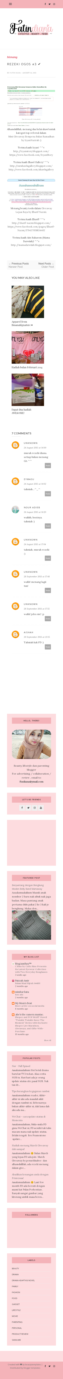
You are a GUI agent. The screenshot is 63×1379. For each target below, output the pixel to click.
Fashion (16, 1292)
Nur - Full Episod (21, 1066)
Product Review (20, 1334)
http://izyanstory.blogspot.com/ (31, 151)
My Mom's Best (23, 1003)
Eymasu (29, 479)
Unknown (31, 443)
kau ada (19, 994)
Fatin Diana (15, 73)
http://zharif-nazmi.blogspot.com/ (31, 223)
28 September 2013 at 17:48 (37, 576)
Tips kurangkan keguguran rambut (31, 1091)
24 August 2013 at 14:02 (35, 483)
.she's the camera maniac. (29, 1014)
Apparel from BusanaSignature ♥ (22, 323)
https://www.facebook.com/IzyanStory (31, 154)
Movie (15, 1316)
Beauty (15, 1268)
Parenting (17, 1322)
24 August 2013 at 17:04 (35, 544)
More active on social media (29, 1005)
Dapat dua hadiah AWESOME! (21, 411)
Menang (12, 57)
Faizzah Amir (22, 980)
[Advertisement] (31, 843)
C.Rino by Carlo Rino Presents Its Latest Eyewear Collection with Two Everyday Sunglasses (31, 969)
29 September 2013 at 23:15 (37, 637)
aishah (28, 632)
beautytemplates (33, 1364)
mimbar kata (22, 991)
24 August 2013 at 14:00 (35, 447)
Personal (17, 1328)
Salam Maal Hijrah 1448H (27, 983)
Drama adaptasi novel (23, 1280)
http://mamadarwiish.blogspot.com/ (31, 245)
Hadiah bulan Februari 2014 (27, 367)
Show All (47, 1040)
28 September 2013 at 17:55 (37, 608)
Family (15, 1286)
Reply (48, 465)
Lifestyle (16, 1310)
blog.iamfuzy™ (23, 963)
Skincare (16, 1340)
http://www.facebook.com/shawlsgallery (31, 169)
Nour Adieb (32, 507)
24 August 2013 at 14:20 (35, 512)
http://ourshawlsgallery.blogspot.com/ (31, 165)
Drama (15, 1274)
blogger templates (32, 1367)
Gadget (16, 1304)
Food (14, 1298)
